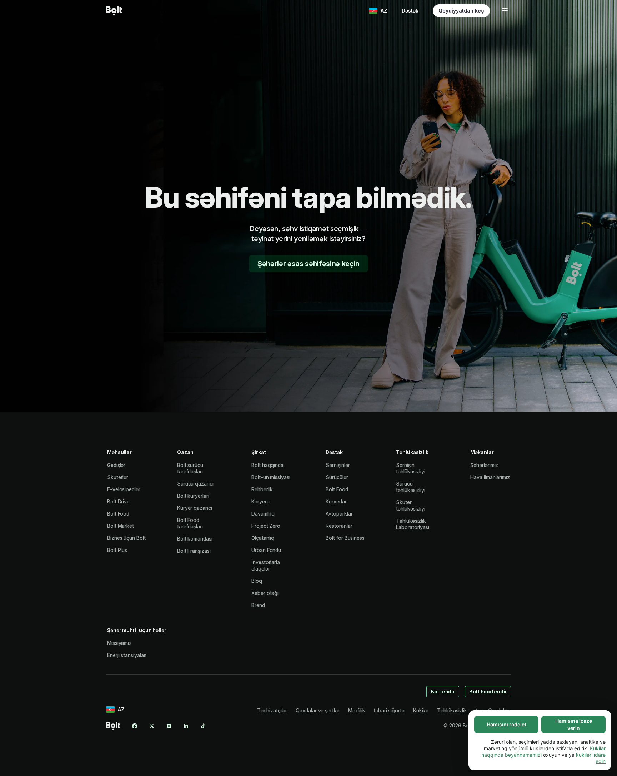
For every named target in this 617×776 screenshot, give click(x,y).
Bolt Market (120, 526)
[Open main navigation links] (504, 10)
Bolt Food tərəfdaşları (190, 523)
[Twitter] (151, 726)
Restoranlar (339, 526)
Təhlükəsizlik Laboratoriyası (412, 524)
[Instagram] (169, 726)
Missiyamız (119, 643)
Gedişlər (116, 465)
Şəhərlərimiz (484, 465)
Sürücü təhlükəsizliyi (410, 487)
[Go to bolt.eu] (114, 11)
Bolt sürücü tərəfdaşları (190, 468)
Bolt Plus (117, 550)
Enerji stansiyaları (126, 655)
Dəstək (410, 11)
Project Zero (265, 526)
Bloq (256, 581)
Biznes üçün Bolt (126, 538)
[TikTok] (203, 726)
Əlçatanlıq (262, 538)
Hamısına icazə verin (573, 724)
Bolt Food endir (488, 691)
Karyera (260, 501)
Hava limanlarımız (490, 477)
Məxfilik (356, 710)
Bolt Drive (118, 501)
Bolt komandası (194, 539)
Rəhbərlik (262, 489)
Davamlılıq (263, 514)
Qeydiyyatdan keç (461, 11)
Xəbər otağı (265, 593)
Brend (258, 605)
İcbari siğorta (389, 710)
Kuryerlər (336, 501)
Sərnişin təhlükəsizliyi (410, 468)
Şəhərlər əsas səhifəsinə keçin (308, 263)
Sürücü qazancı (195, 484)
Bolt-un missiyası (270, 477)
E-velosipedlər (123, 489)
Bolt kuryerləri (193, 496)
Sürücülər (337, 477)
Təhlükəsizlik (452, 710)
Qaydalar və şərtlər (317, 710)
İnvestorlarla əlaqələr (265, 565)
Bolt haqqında (267, 465)
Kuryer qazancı (194, 508)
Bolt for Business (345, 538)
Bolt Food (118, 514)
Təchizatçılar (272, 710)
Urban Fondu (266, 550)
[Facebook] (134, 726)
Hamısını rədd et (506, 724)
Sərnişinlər (338, 465)
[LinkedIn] (186, 726)
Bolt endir (443, 691)
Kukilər (420, 710)
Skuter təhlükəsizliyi (410, 505)
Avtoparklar (339, 514)
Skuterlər (117, 477)
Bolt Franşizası (194, 551)
